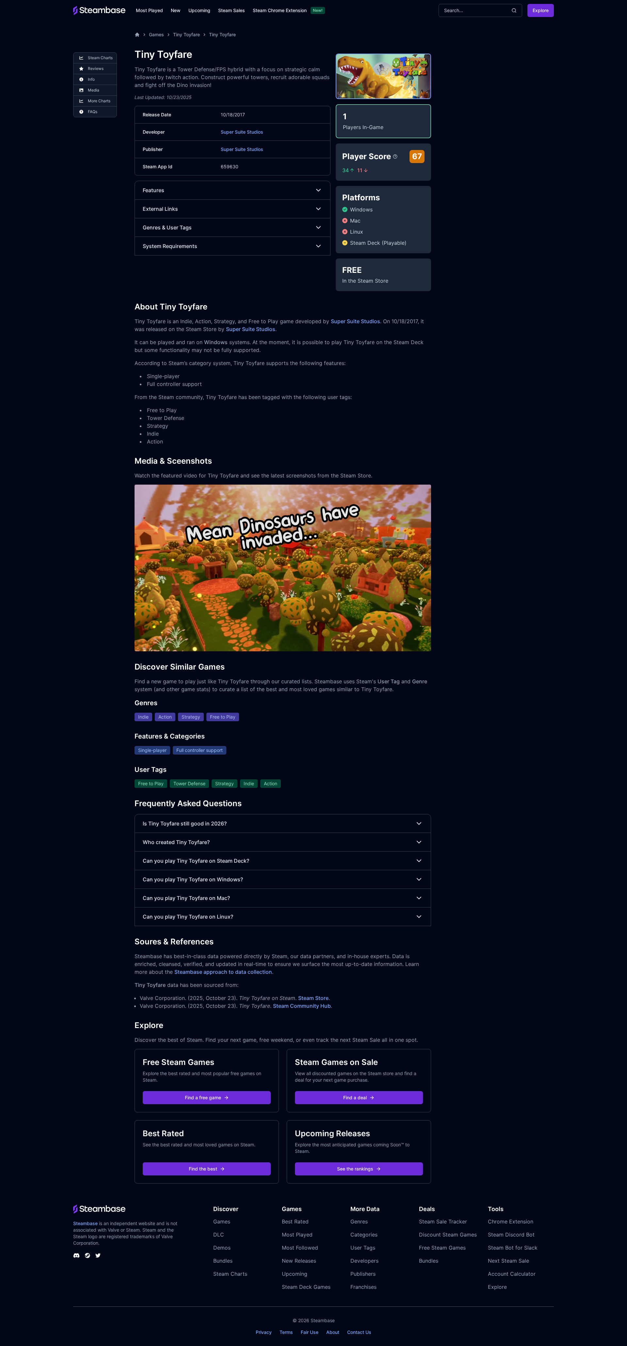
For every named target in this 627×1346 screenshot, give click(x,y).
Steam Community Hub (302, 1006)
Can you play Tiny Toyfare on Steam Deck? (196, 860)
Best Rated (295, 1221)
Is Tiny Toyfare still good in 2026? (185, 823)
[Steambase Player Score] (395, 156)
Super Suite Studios (242, 132)
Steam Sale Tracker (443, 1221)
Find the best (203, 1169)
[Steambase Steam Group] (87, 1255)
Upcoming (199, 10)
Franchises (363, 1287)
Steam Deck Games (306, 1287)
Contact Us (359, 1332)
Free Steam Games (442, 1247)
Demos (222, 1247)
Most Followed (300, 1247)
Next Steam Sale (508, 1260)
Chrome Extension (510, 1221)
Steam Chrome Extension (280, 10)
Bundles (223, 1260)
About (332, 1332)
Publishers (363, 1274)
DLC (218, 1234)
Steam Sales (231, 10)
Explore (541, 10)
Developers (364, 1260)
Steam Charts (230, 1274)
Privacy (264, 1332)
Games (156, 34)
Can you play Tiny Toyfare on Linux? (188, 916)
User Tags (362, 1247)
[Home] (137, 34)
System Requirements (170, 246)
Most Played (149, 10)
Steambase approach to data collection (223, 972)
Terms (286, 1332)
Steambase (85, 1223)
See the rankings (355, 1169)
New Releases (299, 1260)
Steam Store (313, 998)
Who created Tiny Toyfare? (176, 842)
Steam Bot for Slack (513, 1247)
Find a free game (203, 1097)
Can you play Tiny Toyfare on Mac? (186, 898)
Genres (359, 1221)
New (176, 10)
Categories (364, 1234)
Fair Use (309, 1332)
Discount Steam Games (448, 1234)
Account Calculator (512, 1274)
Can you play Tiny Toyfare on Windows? (193, 879)
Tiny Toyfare (186, 34)
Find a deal (355, 1097)
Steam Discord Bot (511, 1234)
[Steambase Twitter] (98, 1255)
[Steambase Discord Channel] (76, 1255)
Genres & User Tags (167, 227)
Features (153, 190)
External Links (160, 209)
